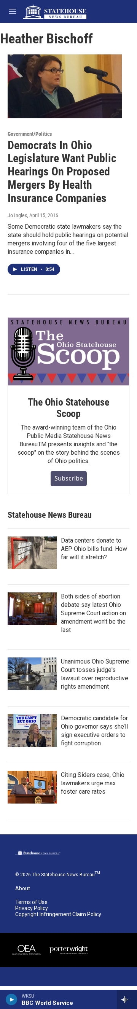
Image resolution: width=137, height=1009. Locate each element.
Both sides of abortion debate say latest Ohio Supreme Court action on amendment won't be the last (93, 613)
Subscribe (68, 478)
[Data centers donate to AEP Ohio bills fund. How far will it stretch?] (32, 552)
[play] (11, 999)
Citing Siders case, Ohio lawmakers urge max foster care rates (92, 783)
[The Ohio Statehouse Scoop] (68, 352)
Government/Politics (30, 134)
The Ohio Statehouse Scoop (68, 407)
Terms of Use (31, 902)
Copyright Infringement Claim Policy (58, 914)
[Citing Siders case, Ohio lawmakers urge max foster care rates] (32, 787)
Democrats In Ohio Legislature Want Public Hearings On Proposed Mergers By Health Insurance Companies (62, 171)
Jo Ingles (17, 215)
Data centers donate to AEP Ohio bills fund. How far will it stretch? (94, 549)
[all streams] (127, 999)
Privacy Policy (31, 908)
